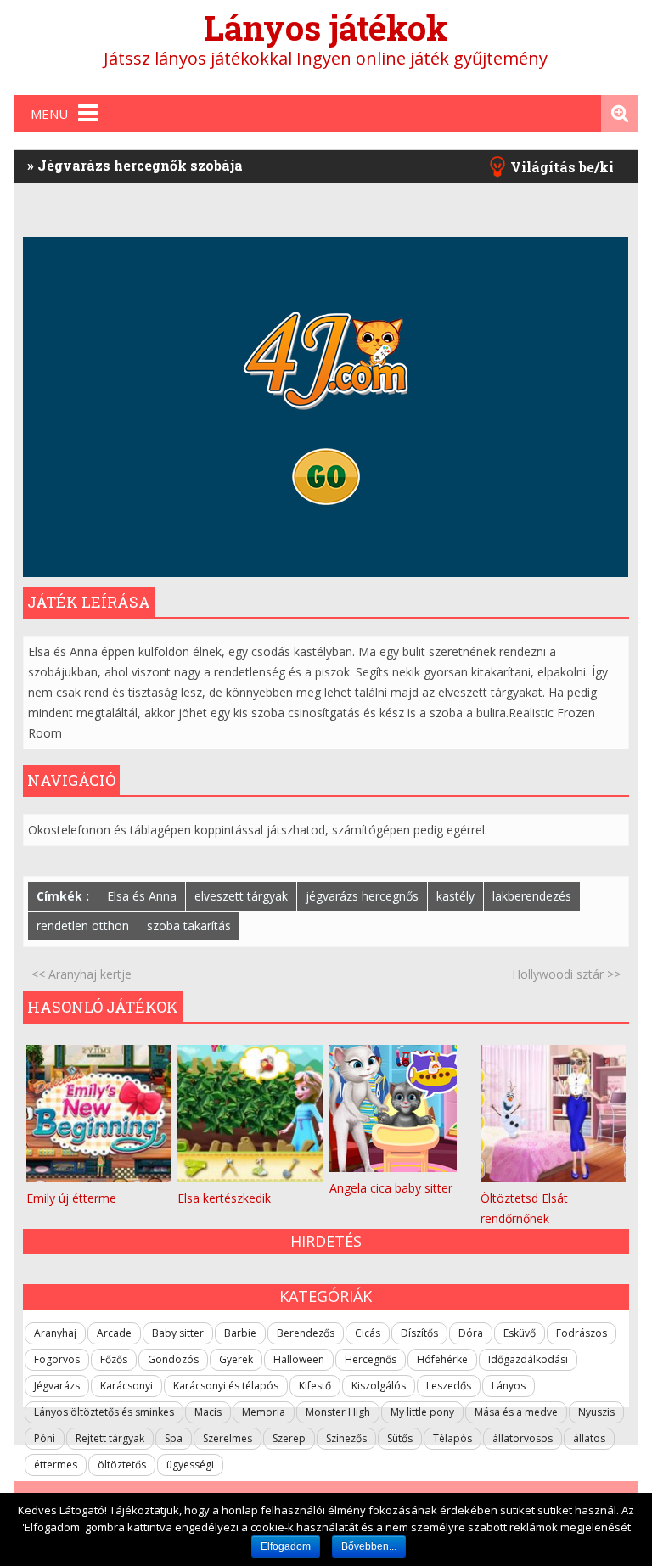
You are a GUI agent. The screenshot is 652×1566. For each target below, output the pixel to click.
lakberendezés (531, 896)
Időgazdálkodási (528, 1359)
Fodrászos (581, 1333)
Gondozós (173, 1359)
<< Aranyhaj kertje (81, 974)
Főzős (113, 1359)
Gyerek (236, 1359)
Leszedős (448, 1385)
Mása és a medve (516, 1412)
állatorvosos (522, 1438)
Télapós (452, 1438)
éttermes (55, 1464)
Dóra (470, 1333)
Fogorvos (57, 1359)
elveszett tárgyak (241, 896)
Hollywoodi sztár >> (566, 974)
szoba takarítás (189, 926)
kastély (455, 896)
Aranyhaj (55, 1333)
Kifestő (315, 1385)
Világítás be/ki (562, 167)
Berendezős (305, 1333)
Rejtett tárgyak (110, 1438)
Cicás (367, 1333)
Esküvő (519, 1333)
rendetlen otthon (83, 926)
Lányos (509, 1385)
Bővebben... (368, 1546)
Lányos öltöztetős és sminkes (104, 1412)
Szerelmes (227, 1438)
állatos (589, 1438)
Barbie (240, 1333)
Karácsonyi (126, 1385)
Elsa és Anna (142, 896)
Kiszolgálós (378, 1385)
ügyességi (190, 1464)
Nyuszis (596, 1412)
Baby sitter (178, 1333)
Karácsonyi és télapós (225, 1385)
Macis (208, 1412)
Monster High (338, 1412)
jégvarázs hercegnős (362, 896)
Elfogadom (286, 1546)
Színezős (346, 1438)
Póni (44, 1438)
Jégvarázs (57, 1385)
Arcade (114, 1333)
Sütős (400, 1438)
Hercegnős (370, 1359)
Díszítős (419, 1333)
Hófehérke (442, 1359)
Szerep (289, 1438)
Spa (174, 1438)
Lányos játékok (326, 27)
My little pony (422, 1412)
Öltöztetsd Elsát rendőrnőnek (524, 1208)
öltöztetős (122, 1464)
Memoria (263, 1412)
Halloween (298, 1359)
